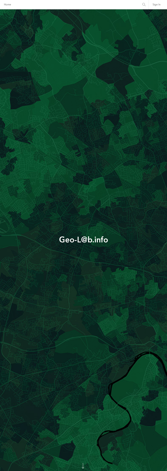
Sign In (156, 4)
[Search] (144, 4)
